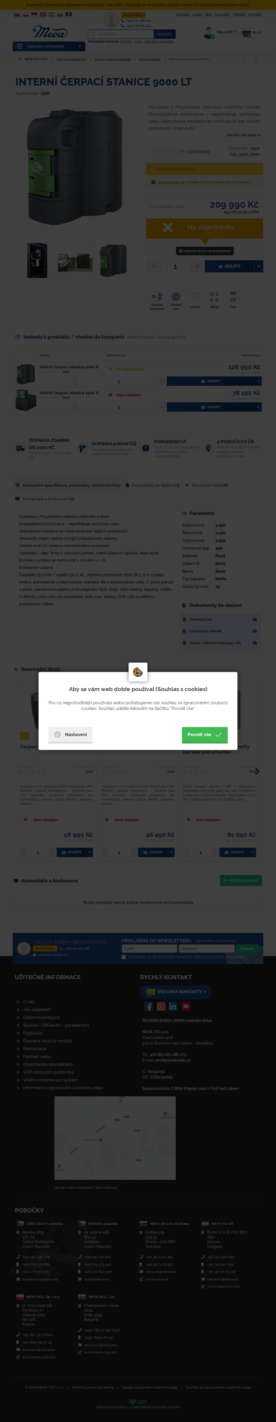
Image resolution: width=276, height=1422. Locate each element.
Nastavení (76, 734)
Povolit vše (199, 734)
